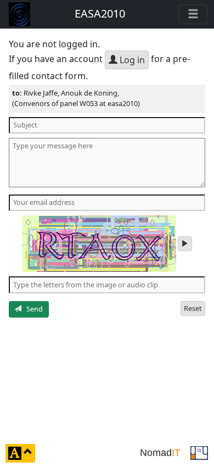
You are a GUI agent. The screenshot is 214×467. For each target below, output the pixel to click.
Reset (193, 308)
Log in (131, 60)
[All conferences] (199, 452)
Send (32, 309)
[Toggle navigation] (193, 14)
